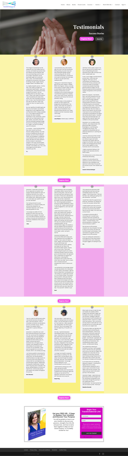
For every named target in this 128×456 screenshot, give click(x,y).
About (68, 4)
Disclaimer (54, 450)
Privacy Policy (33, 450)
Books (74, 4)
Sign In (124, 4)
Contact (117, 4)
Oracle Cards (81, 4)
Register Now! (86, 39)
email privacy (95, 437)
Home (63, 4)
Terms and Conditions (44, 450)
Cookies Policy (62, 450)
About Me (99, 39)
